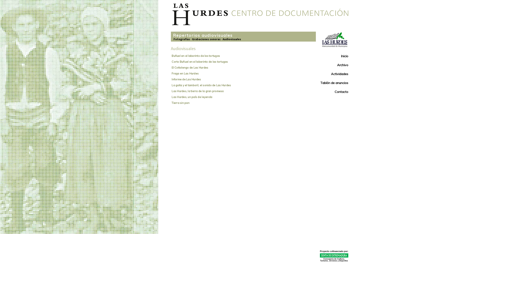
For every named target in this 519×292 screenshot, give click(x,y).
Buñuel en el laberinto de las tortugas (196, 55)
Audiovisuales (232, 39)
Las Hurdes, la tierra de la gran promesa (198, 91)
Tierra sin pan (181, 102)
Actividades (339, 74)
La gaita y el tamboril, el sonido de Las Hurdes (201, 85)
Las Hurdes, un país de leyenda (192, 97)
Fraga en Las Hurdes (185, 73)
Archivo (342, 65)
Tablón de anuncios (334, 83)
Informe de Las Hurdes (186, 79)
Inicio (344, 56)
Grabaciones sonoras (206, 39)
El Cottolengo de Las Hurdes (190, 67)
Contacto (341, 92)
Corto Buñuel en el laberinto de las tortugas (200, 61)
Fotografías (182, 39)
